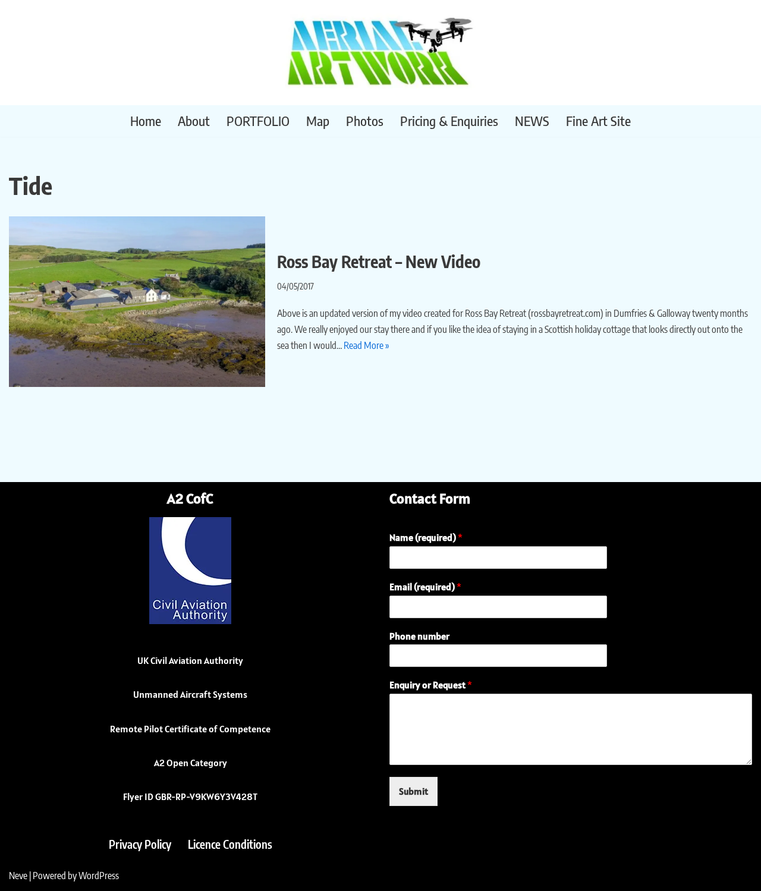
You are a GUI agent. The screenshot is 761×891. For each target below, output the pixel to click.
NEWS (532, 120)
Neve (18, 875)
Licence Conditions (230, 844)
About (194, 120)
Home (145, 120)
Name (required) (426, 537)
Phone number (419, 636)
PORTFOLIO (258, 120)
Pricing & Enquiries (449, 120)
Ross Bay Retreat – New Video (378, 261)
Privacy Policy (140, 844)
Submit (413, 791)
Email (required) (425, 587)
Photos (364, 120)
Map (317, 120)
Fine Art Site (598, 120)
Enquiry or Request (430, 685)
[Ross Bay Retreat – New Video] (137, 301)
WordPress (98, 875)
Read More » (366, 345)
